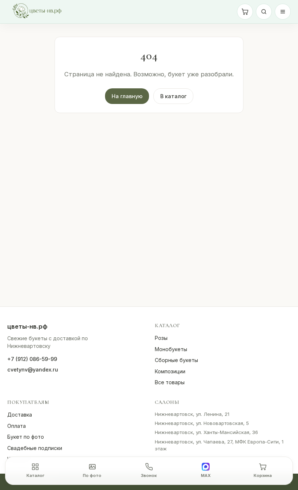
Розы (161, 338)
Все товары (170, 382)
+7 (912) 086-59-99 (32, 359)
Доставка (19, 414)
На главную (127, 96)
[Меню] (283, 12)
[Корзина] (245, 12)
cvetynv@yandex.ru (32, 369)
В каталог (173, 96)
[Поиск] (264, 12)
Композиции (170, 371)
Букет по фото (25, 437)
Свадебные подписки (34, 448)
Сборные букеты (176, 360)
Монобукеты (171, 349)
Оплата (16, 426)
